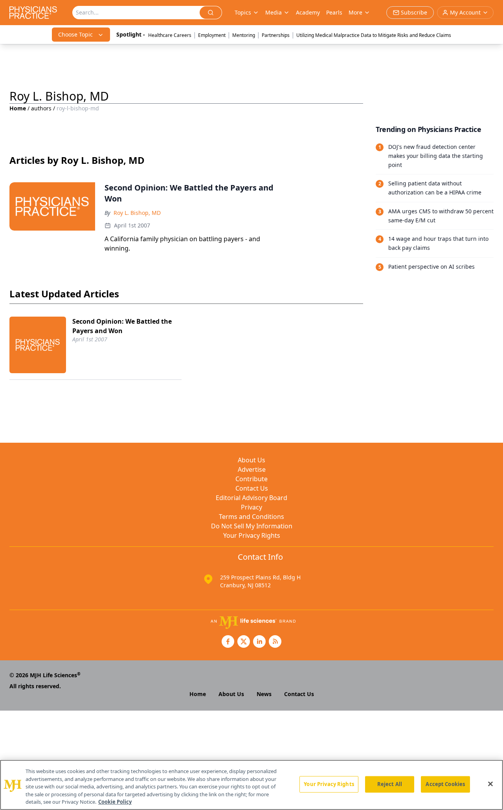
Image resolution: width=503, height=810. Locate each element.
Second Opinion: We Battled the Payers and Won (122, 326)
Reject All (389, 784)
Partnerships (276, 35)
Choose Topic (75, 34)
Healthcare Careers (169, 35)
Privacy (251, 507)
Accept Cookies (445, 784)
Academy (308, 12)
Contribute (251, 479)
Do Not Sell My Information (251, 526)
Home (17, 108)
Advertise (252, 469)
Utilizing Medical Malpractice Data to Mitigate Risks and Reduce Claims (373, 35)
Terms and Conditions (251, 516)
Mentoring (243, 35)
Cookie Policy (115, 801)
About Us (251, 460)
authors (41, 108)
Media (273, 12)
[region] (251, 785)
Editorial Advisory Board (251, 497)
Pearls (334, 12)
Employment (212, 35)
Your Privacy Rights (251, 535)
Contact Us (251, 488)
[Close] (490, 784)
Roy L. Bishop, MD (137, 212)
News (264, 694)
